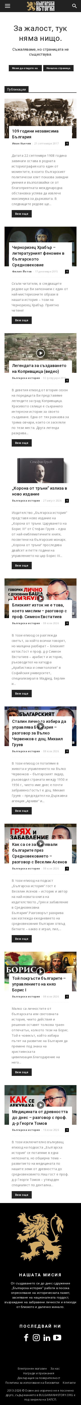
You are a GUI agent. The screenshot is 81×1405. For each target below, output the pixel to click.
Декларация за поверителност (38, 1378)
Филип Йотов (22, 271)
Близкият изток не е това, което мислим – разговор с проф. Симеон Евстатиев (39, 611)
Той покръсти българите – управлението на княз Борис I (39, 984)
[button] (74, 6)
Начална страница (58, 68)
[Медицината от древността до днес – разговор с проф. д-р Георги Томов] (40, 1105)
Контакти (69, 1383)
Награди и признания (38, 1373)
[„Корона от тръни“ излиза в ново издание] (40, 475)
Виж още (21, 213)
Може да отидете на (25, 68)
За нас (55, 1368)
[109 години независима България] (40, 118)
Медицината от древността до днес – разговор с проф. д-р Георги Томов (40, 1117)
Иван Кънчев (21, 143)
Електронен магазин (32, 1368)
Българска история (26, 378)
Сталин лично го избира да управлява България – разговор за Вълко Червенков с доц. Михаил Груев (39, 733)
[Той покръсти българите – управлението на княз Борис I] (40, 971)
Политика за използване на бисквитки (32, 1383)
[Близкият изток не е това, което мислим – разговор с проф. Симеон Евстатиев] (40, 598)
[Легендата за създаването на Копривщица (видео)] (40, 353)
